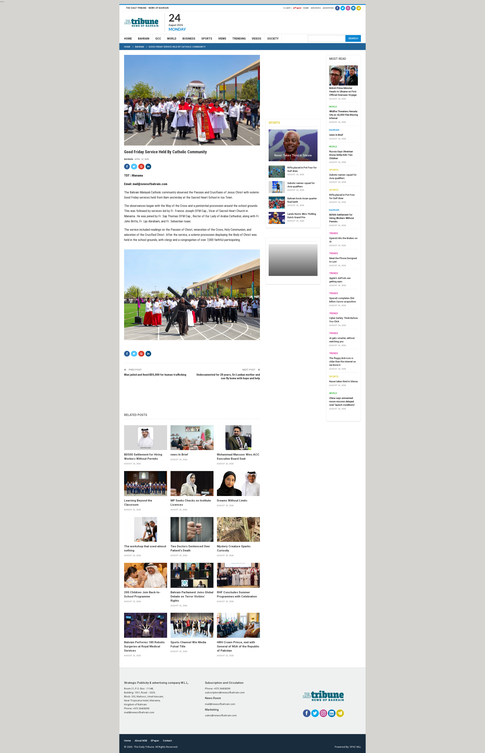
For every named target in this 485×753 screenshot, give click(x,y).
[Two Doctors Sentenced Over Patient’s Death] (192, 529)
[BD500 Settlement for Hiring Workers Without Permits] (145, 437)
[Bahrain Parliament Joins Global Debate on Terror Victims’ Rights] (192, 575)
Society (272, 38)
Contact (167, 740)
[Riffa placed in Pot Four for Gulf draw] (277, 172)
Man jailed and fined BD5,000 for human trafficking (155, 374)
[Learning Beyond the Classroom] (145, 483)
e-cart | (288, 8)
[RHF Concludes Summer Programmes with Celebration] (238, 575)
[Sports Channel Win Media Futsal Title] (192, 625)
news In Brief (179, 454)
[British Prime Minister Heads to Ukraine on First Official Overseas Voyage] (343, 75)
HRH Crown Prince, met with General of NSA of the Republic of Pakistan (238, 646)
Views (222, 38)
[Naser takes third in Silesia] (293, 145)
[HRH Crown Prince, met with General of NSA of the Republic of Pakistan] (238, 625)
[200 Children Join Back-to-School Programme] (145, 575)
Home (306, 8)
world (333, 106)
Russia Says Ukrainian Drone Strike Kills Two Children (341, 155)
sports (333, 170)
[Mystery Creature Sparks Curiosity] (238, 529)
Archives (316, 8)
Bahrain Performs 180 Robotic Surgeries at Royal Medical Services (144, 646)
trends (333, 233)
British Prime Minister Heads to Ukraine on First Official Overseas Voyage (343, 91)
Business (188, 38)
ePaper (297, 7)
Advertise (328, 8)
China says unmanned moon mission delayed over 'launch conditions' (342, 401)
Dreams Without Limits (232, 500)
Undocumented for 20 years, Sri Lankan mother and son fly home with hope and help (228, 376)
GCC (158, 38)
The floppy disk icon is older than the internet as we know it (342, 361)
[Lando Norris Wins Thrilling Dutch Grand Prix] (277, 218)
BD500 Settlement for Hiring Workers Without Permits (341, 218)
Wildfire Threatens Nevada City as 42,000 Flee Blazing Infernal (343, 115)
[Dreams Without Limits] (238, 483)
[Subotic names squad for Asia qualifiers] (277, 187)
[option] (343, 238)
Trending (239, 38)
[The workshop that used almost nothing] (145, 529)
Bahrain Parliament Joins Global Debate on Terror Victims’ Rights (192, 596)
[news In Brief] (192, 437)
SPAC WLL (355, 746)
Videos (256, 38)
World (171, 38)
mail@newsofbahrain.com (150, 184)
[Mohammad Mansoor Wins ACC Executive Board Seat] (238, 437)
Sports (206, 38)
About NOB (141, 740)
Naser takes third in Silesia (293, 155)
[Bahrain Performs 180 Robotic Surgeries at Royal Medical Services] (145, 625)
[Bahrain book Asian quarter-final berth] (277, 202)
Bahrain (143, 38)
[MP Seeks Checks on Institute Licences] (192, 483)
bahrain (128, 159)
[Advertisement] (292, 21)
